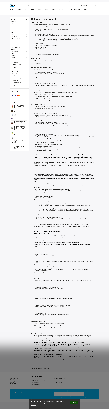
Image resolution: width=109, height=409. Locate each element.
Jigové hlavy (15, 80)
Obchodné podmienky (66, 1)
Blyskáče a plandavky (17, 66)
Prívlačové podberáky (16, 69)
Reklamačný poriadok (87, 1)
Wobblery (15, 59)
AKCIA (12, 23)
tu (44, 403)
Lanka (14, 77)
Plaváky (14, 85)
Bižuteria (13, 43)
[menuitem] (13, 9)
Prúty (12, 26)
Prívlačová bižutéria (16, 73)
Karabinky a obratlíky (17, 79)
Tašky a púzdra (14, 36)
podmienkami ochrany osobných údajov (33, 395)
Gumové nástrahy (16, 61)
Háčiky (14, 75)
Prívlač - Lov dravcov (15, 51)
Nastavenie (33, 405)
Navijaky (12, 28)
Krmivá (12, 30)
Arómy (12, 34)
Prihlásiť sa (89, 394)
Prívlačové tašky (15, 71)
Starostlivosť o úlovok (15, 47)
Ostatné (14, 67)
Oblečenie (13, 49)
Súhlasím (74, 402)
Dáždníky (13, 45)
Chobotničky (15, 62)
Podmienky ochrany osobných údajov (77, 1)
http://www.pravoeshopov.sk (47, 368)
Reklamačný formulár (96, 1)
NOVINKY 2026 (13, 21)
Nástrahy (12, 32)
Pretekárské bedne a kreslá (16, 38)
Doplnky (12, 40)
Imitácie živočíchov (17, 64)
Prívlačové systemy (17, 82)
